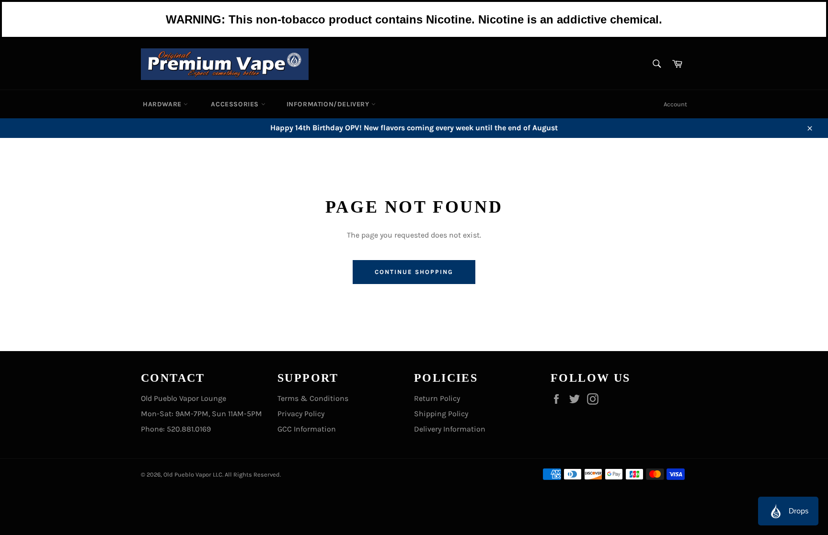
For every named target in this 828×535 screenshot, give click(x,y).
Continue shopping (414, 271)
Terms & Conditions (312, 398)
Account (675, 104)
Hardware (163, 104)
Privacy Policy (300, 413)
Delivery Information (449, 428)
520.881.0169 (189, 428)
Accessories (236, 104)
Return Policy (437, 398)
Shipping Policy (441, 413)
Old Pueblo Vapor (187, 474)
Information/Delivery (329, 104)
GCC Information (306, 428)
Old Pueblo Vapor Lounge (183, 398)
